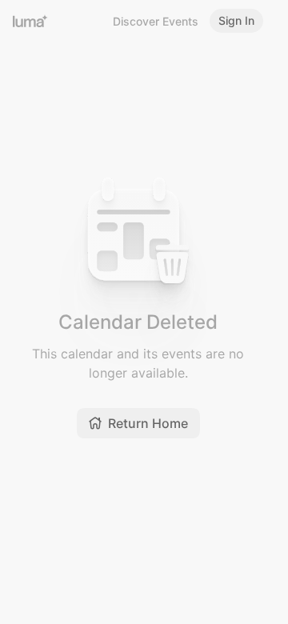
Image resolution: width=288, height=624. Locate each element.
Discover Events (155, 21)
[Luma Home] (30, 21)
